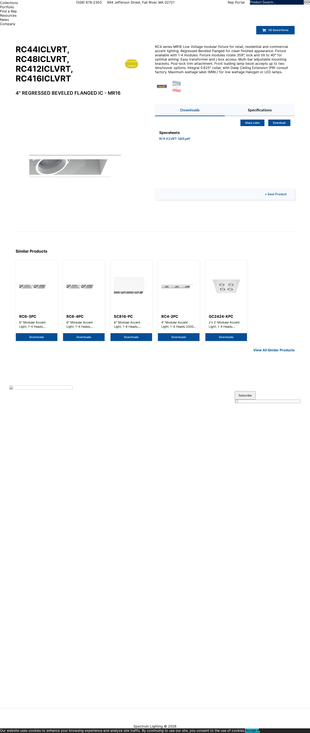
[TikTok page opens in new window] (205, 712)
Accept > (252, 730)
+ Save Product (275, 194)
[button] (77, 158)
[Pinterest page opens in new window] (188, 713)
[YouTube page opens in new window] (172, 713)
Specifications (260, 110)
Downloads (189, 110)
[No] (259, 731)
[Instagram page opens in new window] (196, 713)
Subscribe (245, 395)
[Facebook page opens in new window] (163, 713)
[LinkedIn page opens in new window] (180, 713)
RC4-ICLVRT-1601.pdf (174, 138)
